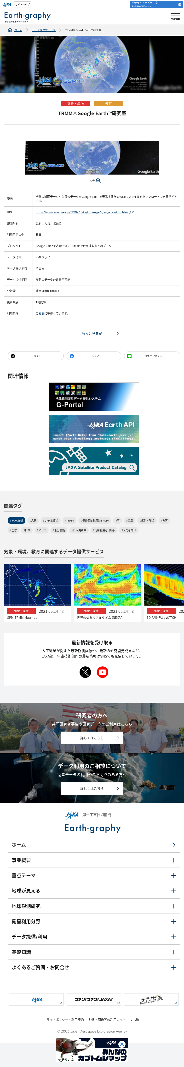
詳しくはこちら (92, 738)
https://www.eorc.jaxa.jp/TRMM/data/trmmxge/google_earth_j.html (82, 212)
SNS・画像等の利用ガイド (107, 1019)
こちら (40, 313)
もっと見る (90, 333)
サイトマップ (22, 4)
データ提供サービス (44, 30)
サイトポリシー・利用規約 (65, 1019)
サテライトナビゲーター (146, 4)
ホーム (18, 30)
